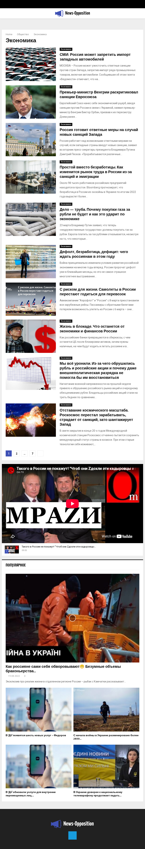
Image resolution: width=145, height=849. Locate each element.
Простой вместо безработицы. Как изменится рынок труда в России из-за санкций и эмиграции (96, 172)
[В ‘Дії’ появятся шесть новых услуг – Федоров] (39, 710)
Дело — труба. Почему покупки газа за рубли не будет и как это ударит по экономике (95, 214)
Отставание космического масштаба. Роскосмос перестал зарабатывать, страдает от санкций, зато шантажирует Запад (96, 417)
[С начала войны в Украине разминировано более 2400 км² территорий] (106, 710)
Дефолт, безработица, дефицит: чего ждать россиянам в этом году (94, 254)
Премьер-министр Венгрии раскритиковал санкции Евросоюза (99, 94)
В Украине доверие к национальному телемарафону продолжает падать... (97, 794)
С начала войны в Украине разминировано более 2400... (106, 737)
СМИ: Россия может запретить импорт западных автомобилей (95, 57)
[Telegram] (72, 835)
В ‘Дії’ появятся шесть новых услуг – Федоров (36, 735)
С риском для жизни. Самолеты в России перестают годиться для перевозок (98, 291)
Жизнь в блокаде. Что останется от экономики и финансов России (92, 328)
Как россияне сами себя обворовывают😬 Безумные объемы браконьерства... (63, 668)
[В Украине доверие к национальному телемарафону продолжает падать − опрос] (106, 766)
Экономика (66, 49)
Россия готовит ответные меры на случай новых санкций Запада (99, 132)
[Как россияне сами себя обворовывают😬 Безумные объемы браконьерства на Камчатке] (72, 618)
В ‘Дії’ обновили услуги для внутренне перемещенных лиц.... (31, 794)
